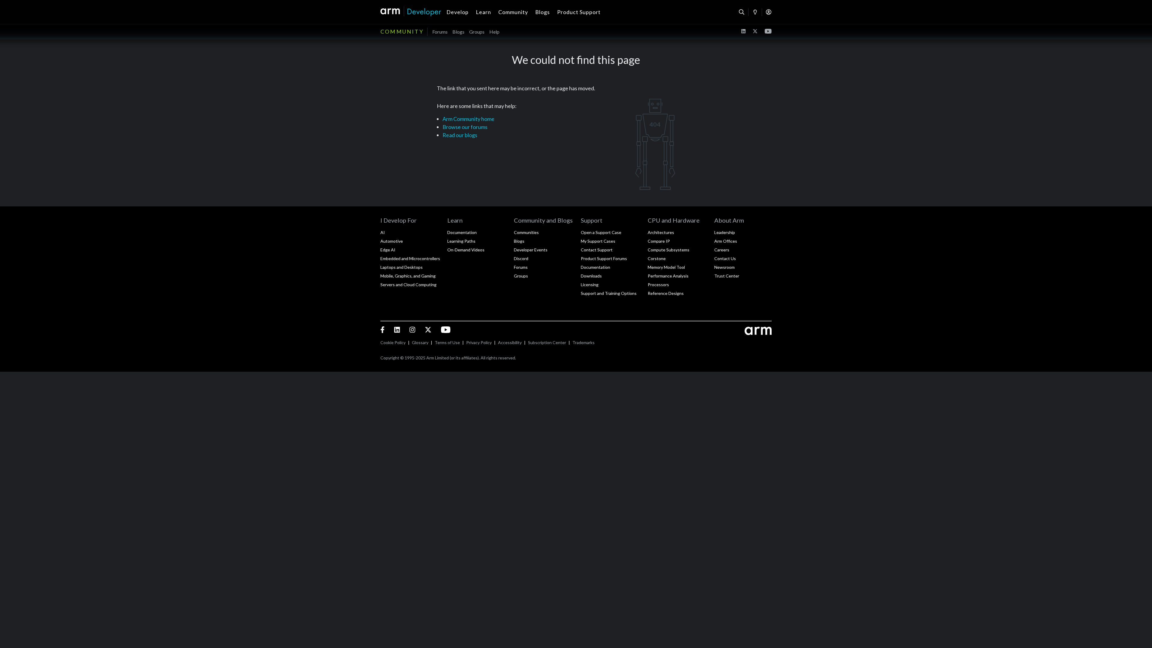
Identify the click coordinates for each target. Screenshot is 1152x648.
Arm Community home (468, 119)
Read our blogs (459, 135)
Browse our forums (465, 127)
